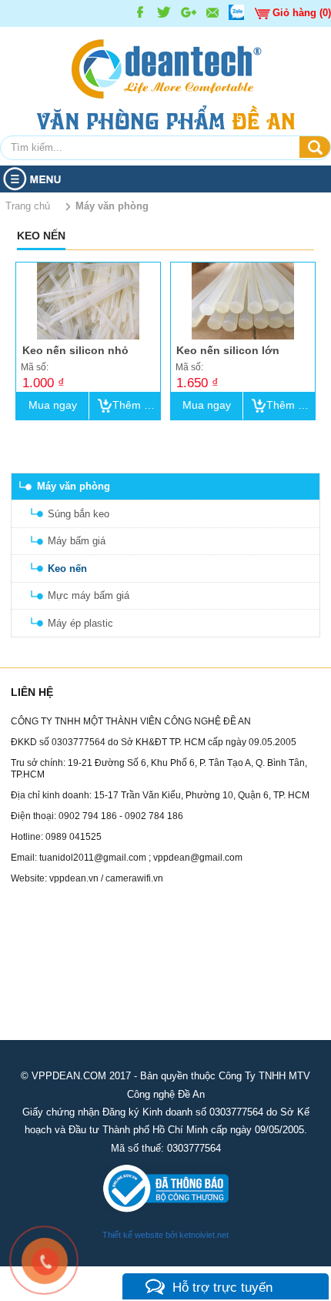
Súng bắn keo (78, 514)
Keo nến (67, 568)
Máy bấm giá (76, 541)
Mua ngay (52, 405)
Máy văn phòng (73, 486)
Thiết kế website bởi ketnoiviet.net (165, 1234)
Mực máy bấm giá (88, 595)
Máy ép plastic (80, 623)
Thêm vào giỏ (136, 405)
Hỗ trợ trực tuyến (222, 1287)
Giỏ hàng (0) (301, 12)
